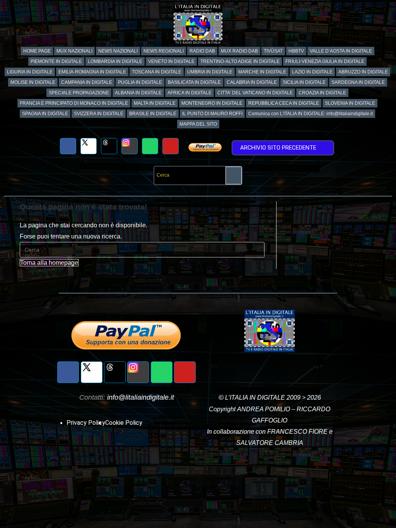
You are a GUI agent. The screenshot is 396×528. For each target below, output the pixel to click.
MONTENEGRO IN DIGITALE (211, 103)
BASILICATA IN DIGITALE (194, 82)
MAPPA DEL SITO (198, 124)
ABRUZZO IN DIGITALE (363, 72)
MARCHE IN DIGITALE (262, 72)
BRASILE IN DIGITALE (152, 113)
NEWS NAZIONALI (118, 51)
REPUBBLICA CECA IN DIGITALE (283, 103)
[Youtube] (170, 146)
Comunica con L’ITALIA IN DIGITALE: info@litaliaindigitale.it (310, 113)
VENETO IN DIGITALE (171, 61)
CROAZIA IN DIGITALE (322, 92)
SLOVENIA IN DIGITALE (350, 103)
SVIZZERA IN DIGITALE (98, 113)
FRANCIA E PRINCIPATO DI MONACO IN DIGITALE (74, 103)
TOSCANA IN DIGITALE (156, 72)
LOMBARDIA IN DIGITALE (115, 61)
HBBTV (296, 51)
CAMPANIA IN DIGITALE (86, 82)
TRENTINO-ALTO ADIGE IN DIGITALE (240, 61)
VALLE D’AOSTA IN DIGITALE (341, 51)
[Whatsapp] (150, 146)
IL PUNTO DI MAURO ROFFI (212, 113)
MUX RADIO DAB (239, 51)
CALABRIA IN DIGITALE (252, 82)
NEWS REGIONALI (163, 51)
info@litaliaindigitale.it (140, 397)
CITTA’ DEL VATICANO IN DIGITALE (255, 92)
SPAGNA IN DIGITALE (45, 113)
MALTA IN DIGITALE (155, 103)
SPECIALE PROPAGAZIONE (79, 92)
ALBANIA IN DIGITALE (138, 92)
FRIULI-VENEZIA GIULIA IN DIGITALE (324, 61)
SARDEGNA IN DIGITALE (358, 82)
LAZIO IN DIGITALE (312, 72)
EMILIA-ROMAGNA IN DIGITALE (92, 72)
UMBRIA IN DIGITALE (209, 72)
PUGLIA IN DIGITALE (140, 82)
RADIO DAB (202, 51)
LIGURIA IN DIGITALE (30, 72)
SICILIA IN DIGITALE (304, 82)
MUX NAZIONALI (74, 51)
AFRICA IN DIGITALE (189, 92)
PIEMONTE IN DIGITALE (56, 61)
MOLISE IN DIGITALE (32, 82)
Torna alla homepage (49, 262)
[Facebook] (68, 146)
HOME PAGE (37, 51)
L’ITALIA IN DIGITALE (255, 397)
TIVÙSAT (273, 51)
